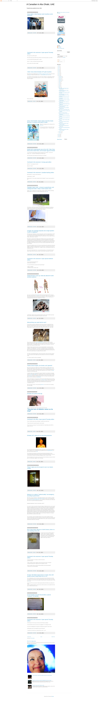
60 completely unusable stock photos (43, 73)
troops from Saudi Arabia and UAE (39, 498)
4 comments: (34, 318)
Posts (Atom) (32, 638)
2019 (59, 65)
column (31, 190)
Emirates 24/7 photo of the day (34, 393)
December (60, 76)
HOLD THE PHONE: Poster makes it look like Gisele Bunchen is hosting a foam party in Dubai (40, 121)
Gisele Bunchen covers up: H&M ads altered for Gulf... (64, 108)
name (50, 368)
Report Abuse (59, 139)
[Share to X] (41, 32)
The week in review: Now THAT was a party (38, 685)
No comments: (34, 67)
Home (41, 636)
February (60, 131)
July (59, 82)
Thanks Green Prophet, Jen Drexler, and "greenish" (39, 365)
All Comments (60, 61)
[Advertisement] (41, 43)
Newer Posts (29, 636)
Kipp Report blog (50, 450)
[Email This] (39, 32)
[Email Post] (37, 67)
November (60, 77)
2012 (59, 74)
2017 (59, 68)
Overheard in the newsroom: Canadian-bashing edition (40, 172)
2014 (59, 71)
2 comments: (34, 181)
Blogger (53, 696)
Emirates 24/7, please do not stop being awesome (39, 435)
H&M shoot (41, 125)
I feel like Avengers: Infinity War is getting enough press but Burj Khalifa (42, 675)
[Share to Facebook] (42, 32)
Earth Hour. (42, 384)
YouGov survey (44, 379)
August (60, 81)
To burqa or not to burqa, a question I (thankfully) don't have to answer (41, 680)
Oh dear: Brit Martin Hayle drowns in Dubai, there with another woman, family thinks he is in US (40, 575)
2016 (59, 69)
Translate (64, 57)
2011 (59, 75)
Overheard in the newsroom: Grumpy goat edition (39, 162)
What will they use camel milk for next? (36, 322)
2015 (59, 70)
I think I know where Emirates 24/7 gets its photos (39, 71)
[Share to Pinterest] (43, 32)
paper (30, 74)
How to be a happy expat (31, 641)
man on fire (49, 74)
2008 (59, 136)
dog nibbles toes (44, 74)
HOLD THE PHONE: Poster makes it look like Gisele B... (64, 94)
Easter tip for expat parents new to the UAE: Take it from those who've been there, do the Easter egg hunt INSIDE (41, 150)
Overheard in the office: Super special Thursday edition (40, 419)
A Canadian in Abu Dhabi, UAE (41, 4)
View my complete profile (60, 48)
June (59, 83)
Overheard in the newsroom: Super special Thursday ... (63, 124)
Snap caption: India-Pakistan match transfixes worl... (63, 88)
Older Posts (53, 636)
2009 (59, 135)
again (53, 370)
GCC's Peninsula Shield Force (34, 499)
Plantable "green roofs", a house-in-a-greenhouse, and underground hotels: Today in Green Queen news (40, 188)
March (60, 87)
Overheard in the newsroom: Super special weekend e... (63, 106)
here (47, 191)
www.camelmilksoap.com (39, 342)
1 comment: (34, 101)
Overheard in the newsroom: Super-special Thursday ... (64, 90)
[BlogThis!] (40, 32)
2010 (59, 134)
